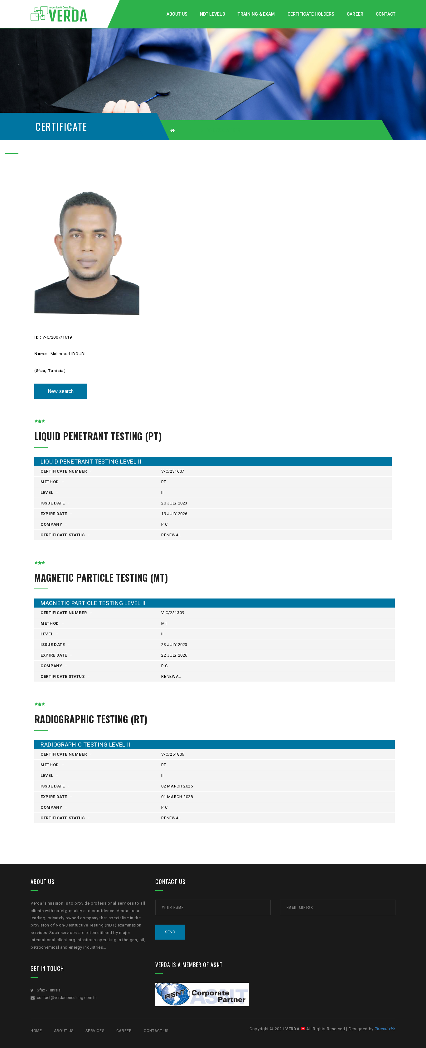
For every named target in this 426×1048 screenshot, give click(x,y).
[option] (86, 243)
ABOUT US (64, 1031)
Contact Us (156, 1031)
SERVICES (94, 1031)
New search (61, 391)
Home (36, 1031)
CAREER (124, 1031)
